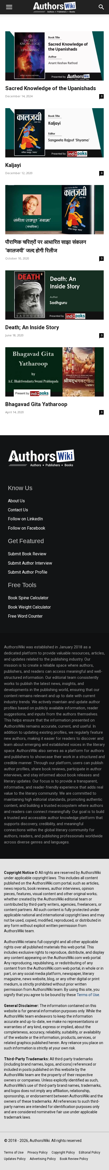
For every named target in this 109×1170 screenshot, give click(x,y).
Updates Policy (15, 1159)
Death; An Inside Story (32, 327)
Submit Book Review (27, 553)
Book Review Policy (74, 1159)
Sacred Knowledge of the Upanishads (50, 88)
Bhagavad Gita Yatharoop (36, 404)
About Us (16, 500)
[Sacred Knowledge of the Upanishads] (54, 56)
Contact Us (18, 509)
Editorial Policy (89, 1152)
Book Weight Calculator (29, 607)
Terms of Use (88, 995)
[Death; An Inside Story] (54, 295)
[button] (9, 7)
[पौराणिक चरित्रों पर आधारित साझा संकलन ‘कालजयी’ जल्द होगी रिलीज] (54, 209)
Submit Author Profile (27, 572)
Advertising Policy (43, 1159)
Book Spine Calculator (28, 597)
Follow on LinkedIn (25, 518)
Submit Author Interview (30, 563)
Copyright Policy (63, 1152)
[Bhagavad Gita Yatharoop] (54, 372)
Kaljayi (13, 165)
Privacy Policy (38, 1152)
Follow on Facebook (26, 528)
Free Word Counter (25, 616)
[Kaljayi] (54, 132)
